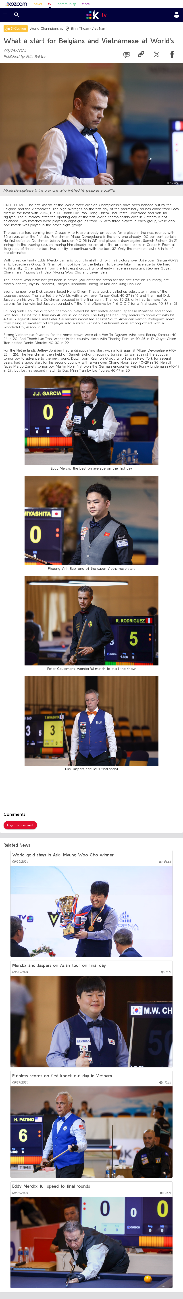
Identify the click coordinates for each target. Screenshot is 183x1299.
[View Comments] (126, 55)
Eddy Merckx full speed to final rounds (51, 1186)
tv (49, 4)
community (67, 4)
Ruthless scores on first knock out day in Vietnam (62, 1075)
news (38, 4)
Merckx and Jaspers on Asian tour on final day (59, 965)
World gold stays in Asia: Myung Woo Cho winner (63, 854)
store (86, 4)
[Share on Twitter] (157, 55)
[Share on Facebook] (172, 55)
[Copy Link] (141, 55)
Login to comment (20, 825)
